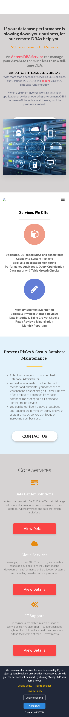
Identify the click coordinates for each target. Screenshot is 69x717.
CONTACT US (34, 436)
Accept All (34, 705)
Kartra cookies (43, 685)
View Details (34, 528)
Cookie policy (25, 685)
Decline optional (34, 697)
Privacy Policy (34, 691)
